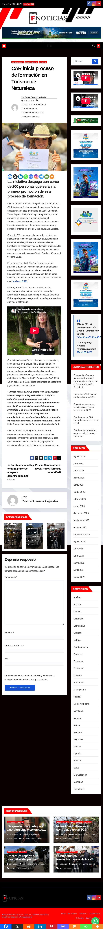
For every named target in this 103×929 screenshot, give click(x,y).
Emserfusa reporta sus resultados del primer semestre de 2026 (84, 407)
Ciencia (77, 611)
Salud (76, 768)
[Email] (46, 176)
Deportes (77, 654)
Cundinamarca (17, 62)
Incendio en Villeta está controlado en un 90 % (72, 827)
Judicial (77, 697)
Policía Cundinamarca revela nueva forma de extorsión (48, 469)
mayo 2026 (78, 478)
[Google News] (31, 176)
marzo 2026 (79, 492)
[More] (51, 176)
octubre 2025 (79, 527)
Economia (78, 661)
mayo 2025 (78, 563)
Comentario (11, 577)
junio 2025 (78, 556)
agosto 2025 (79, 541)
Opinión (77, 753)
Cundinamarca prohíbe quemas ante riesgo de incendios (84, 433)
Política (77, 761)
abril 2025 (78, 570)
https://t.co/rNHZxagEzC (89, 337)
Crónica (77, 633)
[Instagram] (36, 176)
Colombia (78, 619)
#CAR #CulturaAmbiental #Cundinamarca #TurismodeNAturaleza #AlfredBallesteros (33, 110)
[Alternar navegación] (49, 46)
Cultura (77, 640)
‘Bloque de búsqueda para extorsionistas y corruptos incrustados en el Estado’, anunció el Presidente (85, 381)
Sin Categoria (80, 775)
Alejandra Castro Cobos (83, 834)
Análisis (77, 604)
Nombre (9, 633)
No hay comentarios (32, 838)
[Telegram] (41, 176)
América (77, 597)
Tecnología (78, 789)
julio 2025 (78, 549)
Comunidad (79, 626)
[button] (93, 46)
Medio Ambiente (31, 62)
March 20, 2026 (84, 352)
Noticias (42, 62)
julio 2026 (78, 463)
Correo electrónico (14, 646)
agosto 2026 (79, 456)
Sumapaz (78, 782)
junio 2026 (78, 471)
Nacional (77, 732)
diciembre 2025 (81, 513)
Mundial (77, 718)
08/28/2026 (13, 864)
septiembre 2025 (81, 534)
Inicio (63, 913)
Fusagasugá (79, 690)
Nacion (76, 725)
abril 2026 (78, 485)
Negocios (78, 739)
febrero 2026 (79, 499)
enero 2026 (79, 506)
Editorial (77, 675)
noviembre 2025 (81, 520)
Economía (78, 668)
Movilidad (78, 711)
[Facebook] (10, 176)
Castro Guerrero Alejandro (36, 97)
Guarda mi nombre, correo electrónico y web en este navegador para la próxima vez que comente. (29, 677)
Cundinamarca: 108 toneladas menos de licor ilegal (85, 420)
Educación (78, 682)
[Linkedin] (20, 176)
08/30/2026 (13, 834)
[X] (15, 176)
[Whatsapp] (25, 176)
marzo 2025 (79, 577)
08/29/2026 (63, 834)
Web (7, 658)
